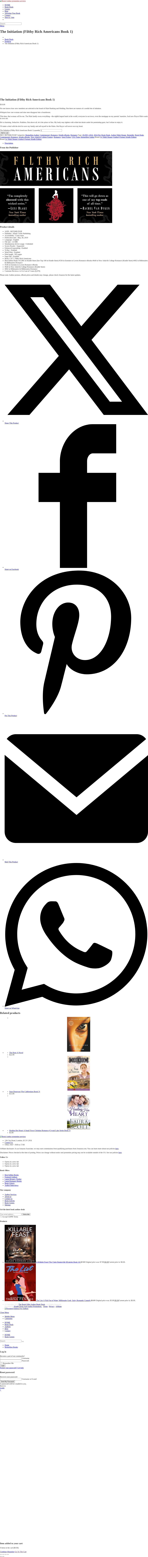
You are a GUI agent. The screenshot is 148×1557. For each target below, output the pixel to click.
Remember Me (8, 1363)
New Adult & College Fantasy (42, 137)
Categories (8, 1319)
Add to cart (4, 133)
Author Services (10, 1195)
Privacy (51, 1306)
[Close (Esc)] (8, 1554)
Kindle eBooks (64, 135)
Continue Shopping (7, 1552)
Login (3, 1365)
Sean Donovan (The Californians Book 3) (24, 1092)
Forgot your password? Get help (12, 1368)
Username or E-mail (29, 1379)
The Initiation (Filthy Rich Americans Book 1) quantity (20, 130)
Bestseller (130, 135)
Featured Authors (11, 1177)
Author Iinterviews (11, 1185)
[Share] (5, 1554)
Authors (8, 1327)
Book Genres (9, 1203)
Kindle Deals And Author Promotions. (28, 1306)
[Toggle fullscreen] (3, 1554)
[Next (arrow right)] (3, 1556)
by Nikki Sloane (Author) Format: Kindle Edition (118, 137)
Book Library (10, 1183)
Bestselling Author (32, 135)
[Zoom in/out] (1, 1554)
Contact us (8, 1199)
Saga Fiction (66, 137)
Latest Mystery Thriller (13, 1179)
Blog (6, 1329)
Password (25, 1361)
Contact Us (9, 1143)
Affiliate (59, 1306)
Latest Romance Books (13, 1181)
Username (25, 1358)
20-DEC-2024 (87, 135)
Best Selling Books (12, 1175)
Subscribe (26, 1214)
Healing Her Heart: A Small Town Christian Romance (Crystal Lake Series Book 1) (39, 1131)
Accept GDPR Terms (10, 1217)
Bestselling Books (11, 1347)
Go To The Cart (20, 1552)
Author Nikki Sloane (118, 135)
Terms (45, 1306)
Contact (7, 1331)
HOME (7, 1322)
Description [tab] (9, 143)
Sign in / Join (9, 17)
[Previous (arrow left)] (1, 1556)
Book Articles (10, 1201)
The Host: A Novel (16, 1053)
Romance (74, 135)
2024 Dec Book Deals (102, 135)
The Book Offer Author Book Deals (31, 1304)
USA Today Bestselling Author (83, 137)
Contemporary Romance (49, 135)
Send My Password (7, 1381)
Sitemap (8, 1205)
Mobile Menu (10, 1316)
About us (8, 1197)
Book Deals (139, 135)
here (117, 1149)
